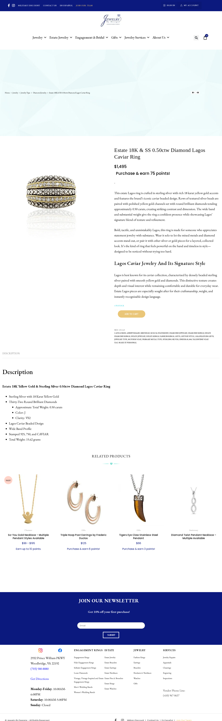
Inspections (167, 678)
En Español (66, 5)
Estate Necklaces (111, 673)
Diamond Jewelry (39, 92)
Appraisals (167, 662)
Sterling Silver (171, 339)
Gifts (114, 37)
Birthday (145, 333)
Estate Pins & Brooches (113, 678)
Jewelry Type (25, 92)
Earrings (137, 662)
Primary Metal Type (152, 339)
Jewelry (38, 37)
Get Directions (40, 679)
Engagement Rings (81, 657)
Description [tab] (11, 353)
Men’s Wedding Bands (83, 687)
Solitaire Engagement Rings (85, 667)
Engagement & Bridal (89, 37)
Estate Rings (152, 336)
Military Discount (29, 5)
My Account (191, 5)
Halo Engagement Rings (84, 662)
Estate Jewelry (58, 37)
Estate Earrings (110, 667)
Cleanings (167, 667)
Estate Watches (110, 688)
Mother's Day (134, 339)
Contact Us (50, 5)
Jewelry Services (135, 37)
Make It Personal (128, 342)
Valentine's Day (201, 339)
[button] (196, 37)
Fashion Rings (167, 336)
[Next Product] (197, 92)
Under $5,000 (185, 339)
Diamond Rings (196, 333)
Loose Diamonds (81, 673)
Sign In (171, 5)
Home (7, 92)
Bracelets (137, 667)
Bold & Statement (159, 333)
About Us (158, 37)
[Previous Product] (193, 92)
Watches (137, 678)
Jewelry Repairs (169, 657)
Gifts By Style (187, 336)
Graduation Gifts (204, 336)
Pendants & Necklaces (142, 673)
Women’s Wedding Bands (84, 692)
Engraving (167, 673)
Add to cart (131, 314)
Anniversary (133, 333)
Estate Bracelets (110, 662)
